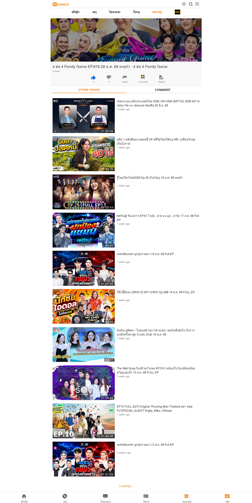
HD (177, 11)
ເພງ (94, 11)
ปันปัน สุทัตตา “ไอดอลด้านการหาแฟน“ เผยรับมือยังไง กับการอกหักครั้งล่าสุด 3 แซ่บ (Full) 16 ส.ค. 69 (156, 332)
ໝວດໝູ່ (157, 11)
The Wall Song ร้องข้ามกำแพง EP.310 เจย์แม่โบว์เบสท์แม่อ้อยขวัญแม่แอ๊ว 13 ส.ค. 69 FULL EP (156, 370)
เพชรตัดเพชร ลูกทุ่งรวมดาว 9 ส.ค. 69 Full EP (145, 254)
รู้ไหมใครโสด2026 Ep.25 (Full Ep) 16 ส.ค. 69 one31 (150, 177)
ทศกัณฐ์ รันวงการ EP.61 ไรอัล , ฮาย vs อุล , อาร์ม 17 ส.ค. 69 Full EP (158, 218)
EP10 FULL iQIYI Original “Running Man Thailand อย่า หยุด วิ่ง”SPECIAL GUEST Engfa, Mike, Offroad (155, 408)
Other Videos (89, 90)
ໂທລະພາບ (114, 11)
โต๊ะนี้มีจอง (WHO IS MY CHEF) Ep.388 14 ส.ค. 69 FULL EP (156, 292)
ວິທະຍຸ (136, 11)
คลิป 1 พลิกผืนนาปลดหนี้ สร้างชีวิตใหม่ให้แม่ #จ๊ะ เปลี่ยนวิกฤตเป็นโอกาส (156, 141)
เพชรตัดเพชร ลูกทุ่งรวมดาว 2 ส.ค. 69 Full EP (145, 444)
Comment (162, 90)
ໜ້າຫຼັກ (76, 11)
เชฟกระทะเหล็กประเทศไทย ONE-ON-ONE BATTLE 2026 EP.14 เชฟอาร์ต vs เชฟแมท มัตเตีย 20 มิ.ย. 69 (158, 103)
